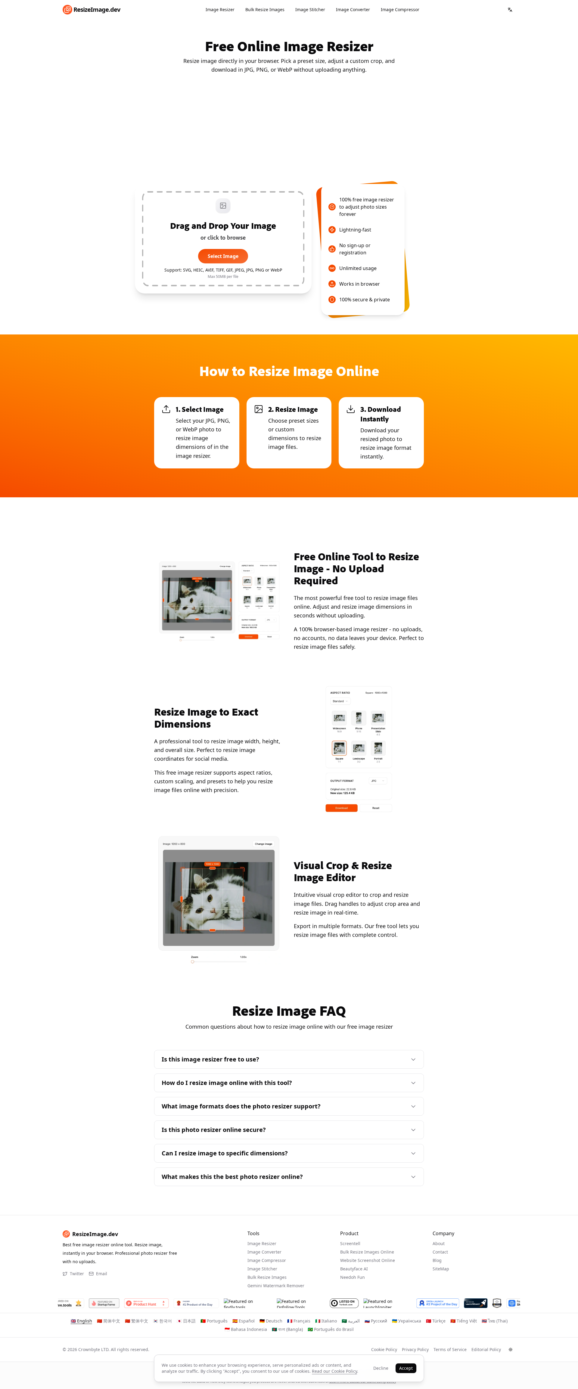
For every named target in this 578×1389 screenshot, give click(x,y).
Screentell (350, 1243)
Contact (440, 1252)
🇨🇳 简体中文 (108, 1321)
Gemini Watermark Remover (275, 1285)
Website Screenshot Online (367, 1260)
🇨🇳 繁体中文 (136, 1321)
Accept (406, 1368)
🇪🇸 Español (243, 1321)
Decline (380, 1368)
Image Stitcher (310, 9)
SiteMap (441, 1269)
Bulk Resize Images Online (367, 1252)
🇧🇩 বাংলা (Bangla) (287, 1329)
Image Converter (353, 9)
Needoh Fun (352, 1277)
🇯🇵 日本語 (186, 1321)
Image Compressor (400, 9)
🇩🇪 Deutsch (270, 1321)
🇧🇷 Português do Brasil (331, 1329)
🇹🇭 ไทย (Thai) (495, 1321)
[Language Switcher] (510, 9)
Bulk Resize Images (264, 9)
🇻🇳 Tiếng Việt (463, 1321)
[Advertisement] (289, 129)
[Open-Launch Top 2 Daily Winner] (429, 1303)
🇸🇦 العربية (351, 1321)
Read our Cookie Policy (334, 1371)
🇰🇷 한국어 (162, 1321)
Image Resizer (220, 9)
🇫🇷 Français (298, 1321)
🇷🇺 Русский (376, 1321)
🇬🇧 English (81, 1321)
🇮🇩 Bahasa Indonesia (246, 1329)
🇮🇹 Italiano (326, 1321)
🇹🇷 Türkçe (436, 1321)
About (439, 1243)
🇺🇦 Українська (406, 1321)
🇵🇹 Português (214, 1321)
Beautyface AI (354, 1269)
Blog (437, 1260)
